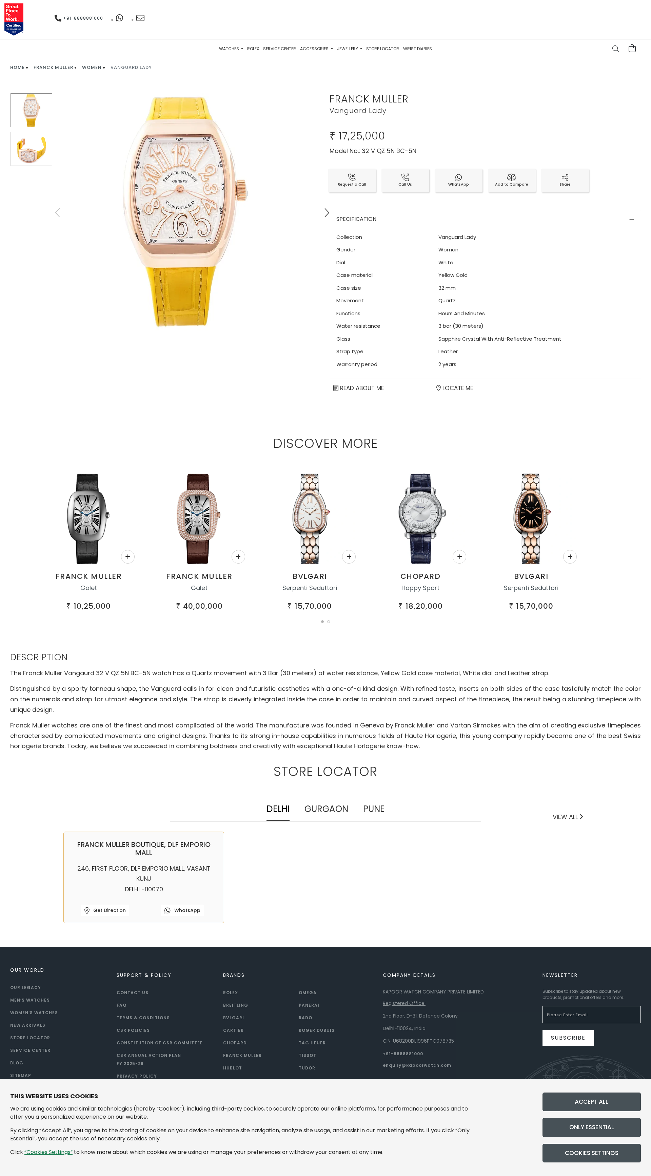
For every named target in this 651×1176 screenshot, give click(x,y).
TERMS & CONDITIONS (143, 1018)
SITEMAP (20, 1075)
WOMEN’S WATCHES (34, 1013)
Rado (305, 1018)
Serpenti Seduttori (309, 588)
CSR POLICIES (133, 1030)
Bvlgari (310, 576)
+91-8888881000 (82, 18)
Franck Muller (53, 67)
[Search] (616, 49)
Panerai (309, 1005)
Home (17, 67)
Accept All (591, 1102)
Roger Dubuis (317, 1030)
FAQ (121, 1005)
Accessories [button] (315, 49)
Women (92, 67)
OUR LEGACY (25, 987)
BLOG (16, 1063)
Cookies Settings (591, 1153)
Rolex (253, 49)
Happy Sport (420, 588)
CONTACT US (133, 992)
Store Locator (382, 49)
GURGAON (326, 809)
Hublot (232, 1068)
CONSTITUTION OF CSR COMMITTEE (160, 1043)
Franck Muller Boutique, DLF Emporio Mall (144, 848)
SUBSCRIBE (568, 1038)
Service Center (279, 49)
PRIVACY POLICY (137, 1076)
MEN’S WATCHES (30, 1000)
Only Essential (591, 1127)
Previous (58, 212)
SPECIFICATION (356, 219)
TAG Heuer (312, 1043)
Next (326, 212)
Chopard (420, 576)
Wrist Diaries (417, 49)
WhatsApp (186, 910)
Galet (88, 588)
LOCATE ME (457, 388)
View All (566, 817)
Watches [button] (229, 49)
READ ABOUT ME (361, 388)
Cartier (233, 1030)
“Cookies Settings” (48, 1152)
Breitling (235, 1005)
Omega (308, 992)
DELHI (278, 809)
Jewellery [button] (348, 49)
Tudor (307, 1068)
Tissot (307, 1055)
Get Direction (109, 910)
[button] (322, 621)
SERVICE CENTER (30, 1050)
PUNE (374, 809)
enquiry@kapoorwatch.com (417, 1065)
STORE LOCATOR (30, 1038)
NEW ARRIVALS (27, 1025)
